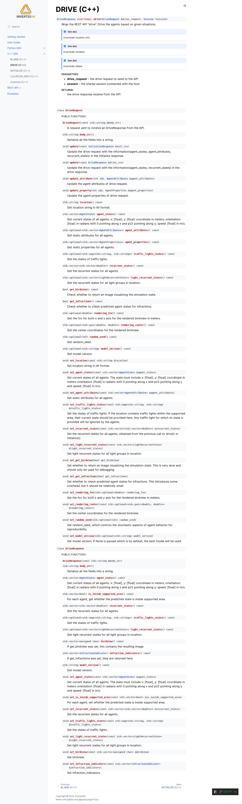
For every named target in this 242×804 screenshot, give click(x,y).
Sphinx (70, 799)
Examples (13, 93)
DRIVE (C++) (18, 64)
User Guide (13, 42)
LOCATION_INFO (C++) (24, 76)
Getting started (16, 36)
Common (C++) (19, 81)
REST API (12, 87)
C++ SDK (12, 53)
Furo (96, 799)
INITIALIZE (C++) (20, 70)
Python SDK (14, 48)
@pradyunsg (85, 799)
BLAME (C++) (18, 59)
